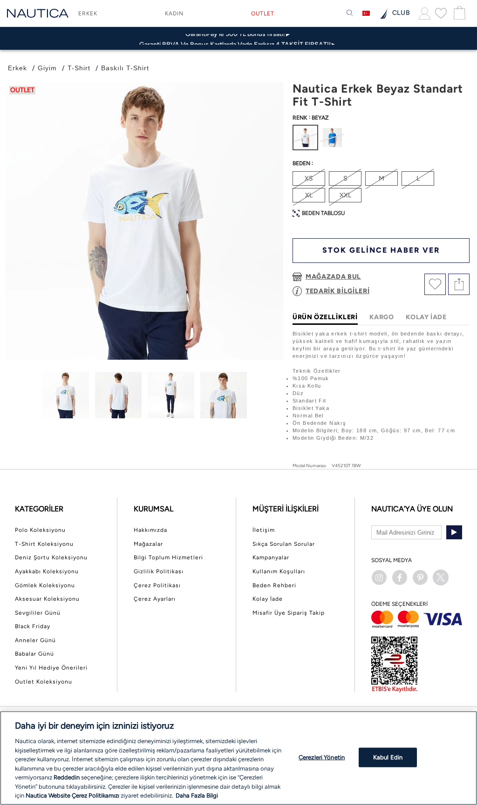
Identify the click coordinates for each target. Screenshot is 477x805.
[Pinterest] (420, 577)
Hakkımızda (150, 530)
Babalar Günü (34, 654)
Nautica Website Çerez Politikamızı (73, 795)
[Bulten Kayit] (454, 532)
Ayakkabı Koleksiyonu (47, 571)
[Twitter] (441, 577)
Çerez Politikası (157, 585)
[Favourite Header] (441, 13)
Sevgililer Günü (38, 613)
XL (309, 195)
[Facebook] (400, 577)
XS (309, 178)
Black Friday (32, 626)
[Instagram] (379, 577)
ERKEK (87, 13)
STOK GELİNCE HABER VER (381, 250)
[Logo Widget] (37, 13)
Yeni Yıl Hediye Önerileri (51, 667)
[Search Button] (350, 13)
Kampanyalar (270, 557)
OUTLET (262, 13)
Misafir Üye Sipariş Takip (288, 613)
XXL (345, 195)
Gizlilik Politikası (159, 571)
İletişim (263, 530)
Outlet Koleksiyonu (43, 681)
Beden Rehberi (274, 585)
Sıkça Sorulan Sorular (283, 544)
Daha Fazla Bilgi (197, 795)
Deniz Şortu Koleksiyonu (51, 557)
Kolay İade (267, 599)
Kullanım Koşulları (278, 571)
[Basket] (458, 13)
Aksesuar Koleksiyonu (47, 599)
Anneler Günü (35, 640)
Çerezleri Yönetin (322, 757)
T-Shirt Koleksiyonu (44, 544)
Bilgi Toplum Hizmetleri (168, 557)
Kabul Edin (387, 757)
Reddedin (67, 777)
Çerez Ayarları (155, 599)
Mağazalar (148, 544)
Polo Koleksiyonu (40, 530)
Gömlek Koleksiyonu (45, 585)
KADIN (174, 13)
